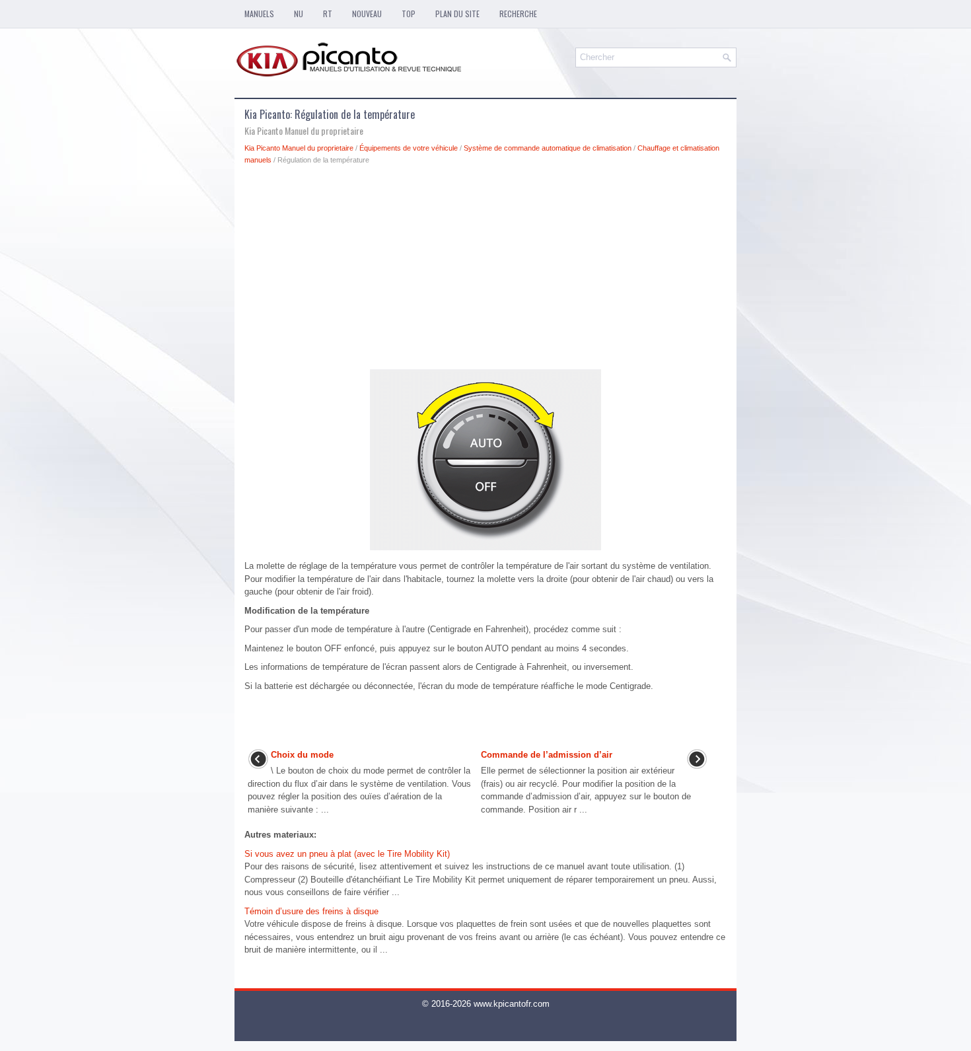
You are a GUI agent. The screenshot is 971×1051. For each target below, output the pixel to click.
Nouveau (367, 13)
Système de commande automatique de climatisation (547, 148)
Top (408, 13)
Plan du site (457, 13)
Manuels (259, 13)
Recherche (518, 13)
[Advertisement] (485, 270)
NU (298, 13)
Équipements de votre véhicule (408, 148)
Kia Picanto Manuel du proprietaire (298, 148)
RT (327, 13)
